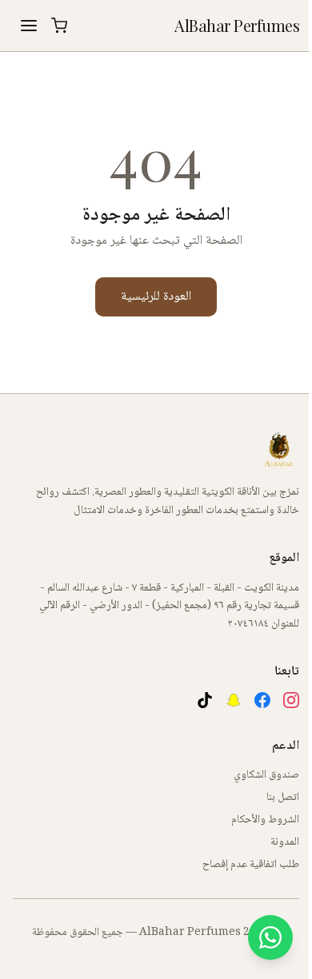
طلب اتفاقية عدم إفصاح (250, 864)
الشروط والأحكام (265, 820)
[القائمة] (29, 26)
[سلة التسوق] (59, 26)
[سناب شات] (234, 700)
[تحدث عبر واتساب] (270, 937)
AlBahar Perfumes (236, 25)
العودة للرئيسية (156, 297)
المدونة (284, 842)
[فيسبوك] (262, 700)
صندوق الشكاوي (266, 775)
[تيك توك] (205, 700)
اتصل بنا (282, 797)
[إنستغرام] (291, 700)
